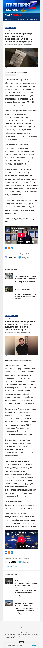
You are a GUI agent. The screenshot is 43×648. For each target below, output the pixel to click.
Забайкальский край (10, 72)
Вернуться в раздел (12, 261)
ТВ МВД (14, 19)
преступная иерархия (25, 360)
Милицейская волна (32, 19)
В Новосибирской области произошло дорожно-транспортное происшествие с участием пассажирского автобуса (26, 608)
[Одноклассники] (9, 248)
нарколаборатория (10, 74)
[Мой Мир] (12, 248)
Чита (19, 72)
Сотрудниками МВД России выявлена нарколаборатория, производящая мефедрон (26, 278)
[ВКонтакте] (6, 248)
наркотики (24, 72)
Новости (7, 19)
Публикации (21, 19)
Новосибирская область (11, 360)
